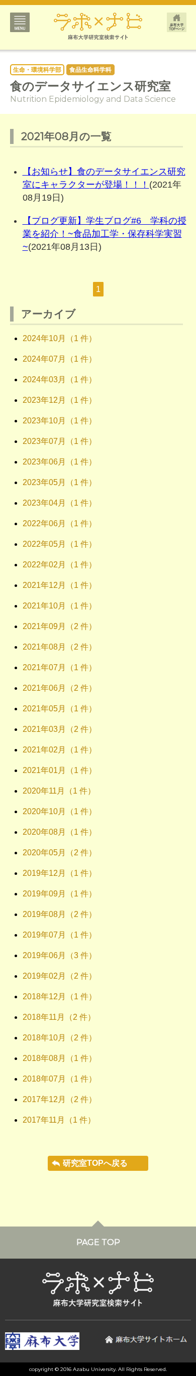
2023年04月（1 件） (59, 503)
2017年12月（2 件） (59, 1099)
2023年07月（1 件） (59, 441)
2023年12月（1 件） (59, 400)
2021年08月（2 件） (59, 647)
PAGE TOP (98, 1242)
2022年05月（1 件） (59, 544)
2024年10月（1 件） (59, 338)
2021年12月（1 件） (59, 585)
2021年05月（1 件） (59, 708)
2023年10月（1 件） (59, 420)
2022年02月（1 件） (59, 564)
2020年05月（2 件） (59, 852)
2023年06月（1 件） (59, 461)
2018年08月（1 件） (59, 1058)
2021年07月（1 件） (59, 667)
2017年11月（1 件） (59, 1120)
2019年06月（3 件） (59, 955)
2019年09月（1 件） (59, 893)
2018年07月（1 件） (59, 1079)
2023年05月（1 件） (59, 482)
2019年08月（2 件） (59, 914)
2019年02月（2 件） (59, 976)
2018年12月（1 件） (59, 996)
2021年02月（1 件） (59, 749)
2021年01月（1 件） (59, 770)
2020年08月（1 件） (59, 832)
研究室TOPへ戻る (95, 1163)
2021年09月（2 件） (59, 626)
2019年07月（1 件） (59, 935)
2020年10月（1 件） (59, 811)
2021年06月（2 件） (59, 688)
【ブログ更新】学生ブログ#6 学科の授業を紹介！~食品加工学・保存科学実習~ (104, 234)
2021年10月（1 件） (59, 605)
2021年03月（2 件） (59, 729)
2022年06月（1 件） (59, 523)
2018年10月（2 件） (59, 1037)
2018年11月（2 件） (59, 1017)
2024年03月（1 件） (59, 379)
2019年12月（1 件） (59, 873)
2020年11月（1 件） (59, 791)
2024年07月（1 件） (59, 359)
